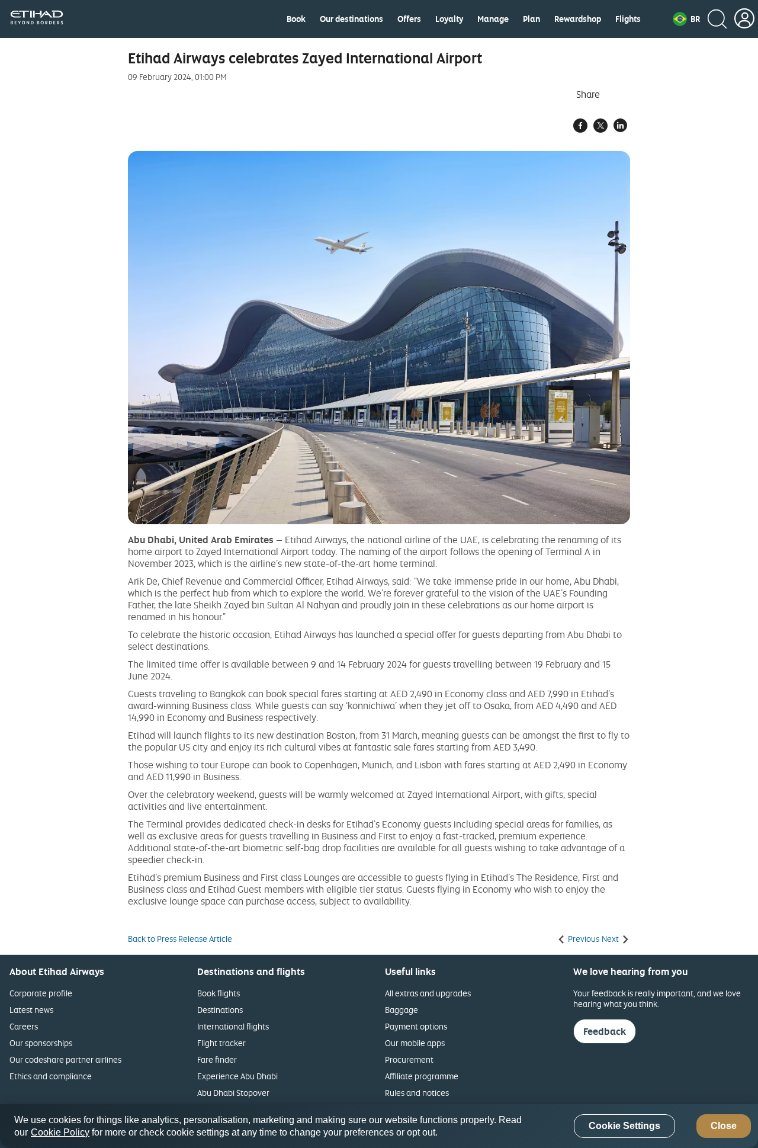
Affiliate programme (421, 1076)
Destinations (220, 1009)
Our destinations (351, 19)
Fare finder (217, 1059)
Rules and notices (417, 1092)
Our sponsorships (40, 1042)
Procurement (409, 1059)
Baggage (401, 1009)
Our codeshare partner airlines (65, 1059)
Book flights (218, 993)
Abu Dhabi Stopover (233, 1092)
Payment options (416, 1026)
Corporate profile (40, 993)
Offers (409, 19)
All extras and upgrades (428, 993)
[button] (686, 19)
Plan (531, 19)
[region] (379, 1126)
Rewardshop (577, 19)
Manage (493, 19)
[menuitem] (296, 19)
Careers (23, 1026)
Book (296, 19)
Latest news (31, 1009)
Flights (628, 19)
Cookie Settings (624, 1126)
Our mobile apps (415, 1042)
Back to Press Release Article (180, 939)
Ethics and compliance (50, 1076)
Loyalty (449, 19)
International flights (233, 1026)
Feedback (604, 1031)
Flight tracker (221, 1042)
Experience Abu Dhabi (237, 1076)
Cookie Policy (60, 1132)
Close (724, 1126)
